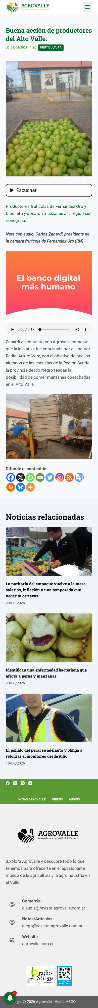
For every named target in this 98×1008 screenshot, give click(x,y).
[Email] (40, 477)
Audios (74, 799)
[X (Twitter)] (15, 783)
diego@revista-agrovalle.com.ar (52, 925)
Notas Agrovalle (32, 799)
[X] (20, 477)
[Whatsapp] (30, 477)
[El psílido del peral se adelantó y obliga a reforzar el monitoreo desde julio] (49, 718)
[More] (30, 487)
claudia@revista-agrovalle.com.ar (53, 907)
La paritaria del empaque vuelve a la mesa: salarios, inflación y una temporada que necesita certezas (46, 589)
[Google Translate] (79, 477)
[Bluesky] (20, 487)
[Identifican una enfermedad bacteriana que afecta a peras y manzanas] (49, 637)
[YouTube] (30, 783)
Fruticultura (51, 47)
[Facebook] (10, 477)
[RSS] (69, 477)
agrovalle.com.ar (38, 943)
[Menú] (87, 7)
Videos (57, 799)
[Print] (10, 487)
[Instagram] (59, 477)
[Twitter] (49, 477)
